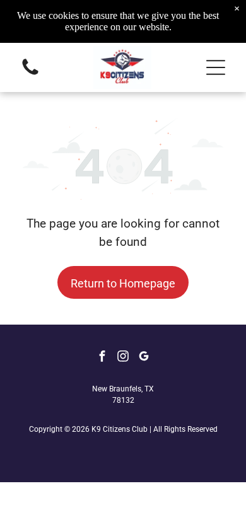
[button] (215, 67)
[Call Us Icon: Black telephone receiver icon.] (30, 74)
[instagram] (123, 357)
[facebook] (102, 357)
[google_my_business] (144, 357)
